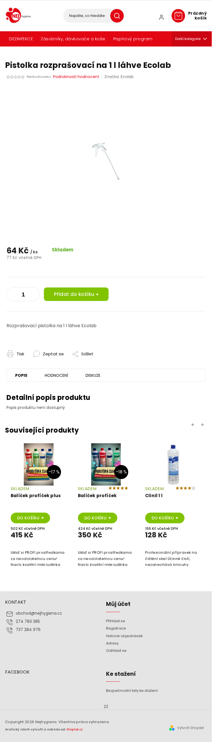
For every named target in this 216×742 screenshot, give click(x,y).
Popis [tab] (21, 375)
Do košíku (28, 518)
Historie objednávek (124, 636)
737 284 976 (28, 629)
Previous (194, 424)
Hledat (119, 16)
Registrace (116, 628)
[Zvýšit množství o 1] (12, 295)
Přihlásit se (115, 621)
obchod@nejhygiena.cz (39, 613)
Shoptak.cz (74, 729)
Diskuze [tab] (93, 375)
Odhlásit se (116, 650)
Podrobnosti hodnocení (76, 76)
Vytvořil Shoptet (190, 728)
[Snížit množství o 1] (34, 295)
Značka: (119, 76)
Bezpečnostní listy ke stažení (132, 690)
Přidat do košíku (74, 294)
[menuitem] (21, 38)
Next (203, 424)
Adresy (112, 643)
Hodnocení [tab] (56, 375)
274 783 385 (28, 621)
